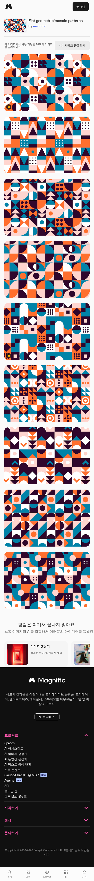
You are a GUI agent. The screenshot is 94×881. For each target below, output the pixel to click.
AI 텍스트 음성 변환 (17, 764)
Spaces (9, 743)
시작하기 (11, 807)
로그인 (80, 6)
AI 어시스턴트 (13, 748)
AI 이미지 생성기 (15, 753)
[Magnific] (8, 6)
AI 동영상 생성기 (15, 759)
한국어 (47, 717)
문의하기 (11, 832)
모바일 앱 (10, 791)
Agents (12, 780)
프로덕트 (11, 735)
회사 (7, 820)
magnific (39, 26)
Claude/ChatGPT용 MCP (25, 775)
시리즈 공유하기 (74, 45)
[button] (47, 716)
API (6, 785)
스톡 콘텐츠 (12, 769)
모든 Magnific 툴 (15, 796)
